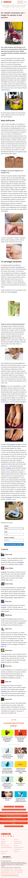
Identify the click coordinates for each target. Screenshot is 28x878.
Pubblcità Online (17, 841)
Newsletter (16, 851)
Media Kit (3, 843)
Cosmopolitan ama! (14, 724)
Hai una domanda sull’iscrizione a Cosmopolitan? (13, 809)
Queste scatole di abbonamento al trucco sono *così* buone (14, 823)
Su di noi (16, 839)
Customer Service (18, 843)
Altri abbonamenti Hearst (6, 847)
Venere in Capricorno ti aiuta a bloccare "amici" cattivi (14, 812)
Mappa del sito (19, 872)
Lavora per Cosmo (5, 845)
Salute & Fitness (19, 806)
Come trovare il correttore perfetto (14, 826)
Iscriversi (3, 839)
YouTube (16, 845)
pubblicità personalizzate (5, 872)
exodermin (3, 607)
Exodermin (14, 292)
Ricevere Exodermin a (14, 544)
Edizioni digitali (4, 851)
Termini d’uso (13, 872)
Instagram (3, 841)
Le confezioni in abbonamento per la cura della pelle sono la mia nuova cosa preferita (14, 816)
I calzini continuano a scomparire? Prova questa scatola (13, 819)
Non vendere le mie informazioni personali (10, 875)
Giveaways (3, 853)
